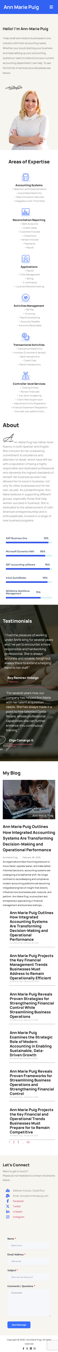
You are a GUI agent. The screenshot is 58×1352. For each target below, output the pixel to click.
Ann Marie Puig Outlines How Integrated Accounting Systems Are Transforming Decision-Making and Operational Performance (29, 838)
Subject (12, 1270)
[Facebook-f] (23, 1348)
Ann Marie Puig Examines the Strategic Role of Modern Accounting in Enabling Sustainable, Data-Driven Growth (31, 1043)
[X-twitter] (27, 1348)
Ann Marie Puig (21, 7)
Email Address (16, 1254)
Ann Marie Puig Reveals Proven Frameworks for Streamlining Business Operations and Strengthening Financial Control (32, 1082)
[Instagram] (34, 1348)
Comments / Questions (21, 1286)
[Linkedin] (31, 1348)
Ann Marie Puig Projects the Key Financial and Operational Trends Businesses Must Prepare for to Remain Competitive (31, 1121)
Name (11, 1238)
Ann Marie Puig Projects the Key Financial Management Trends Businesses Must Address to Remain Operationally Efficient (31, 966)
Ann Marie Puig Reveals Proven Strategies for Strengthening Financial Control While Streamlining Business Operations (32, 1005)
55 (28, 1142)
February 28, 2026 (32, 857)
